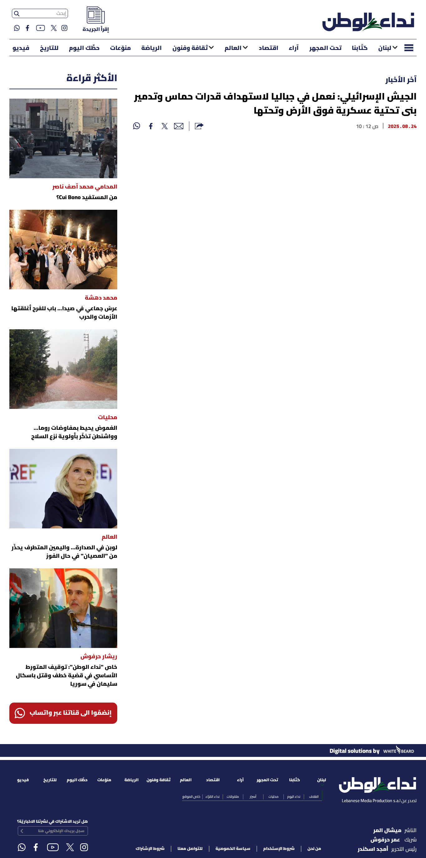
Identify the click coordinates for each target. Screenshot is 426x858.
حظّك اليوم (84, 48)
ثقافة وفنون (190, 48)
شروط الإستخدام (279, 849)
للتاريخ (49, 48)
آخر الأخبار (401, 80)
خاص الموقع (191, 796)
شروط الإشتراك (150, 849)
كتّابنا (360, 48)
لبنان (384, 48)
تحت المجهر (325, 48)
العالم (233, 48)
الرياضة (151, 48)
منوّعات (120, 48)
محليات (273, 796)
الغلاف (314, 796)
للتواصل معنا (190, 849)
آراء (294, 48)
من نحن (314, 849)
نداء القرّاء (213, 796)
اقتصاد (268, 48)
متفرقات (233, 796)
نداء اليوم (293, 796)
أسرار (253, 796)
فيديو (20, 48)
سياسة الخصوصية (232, 849)
